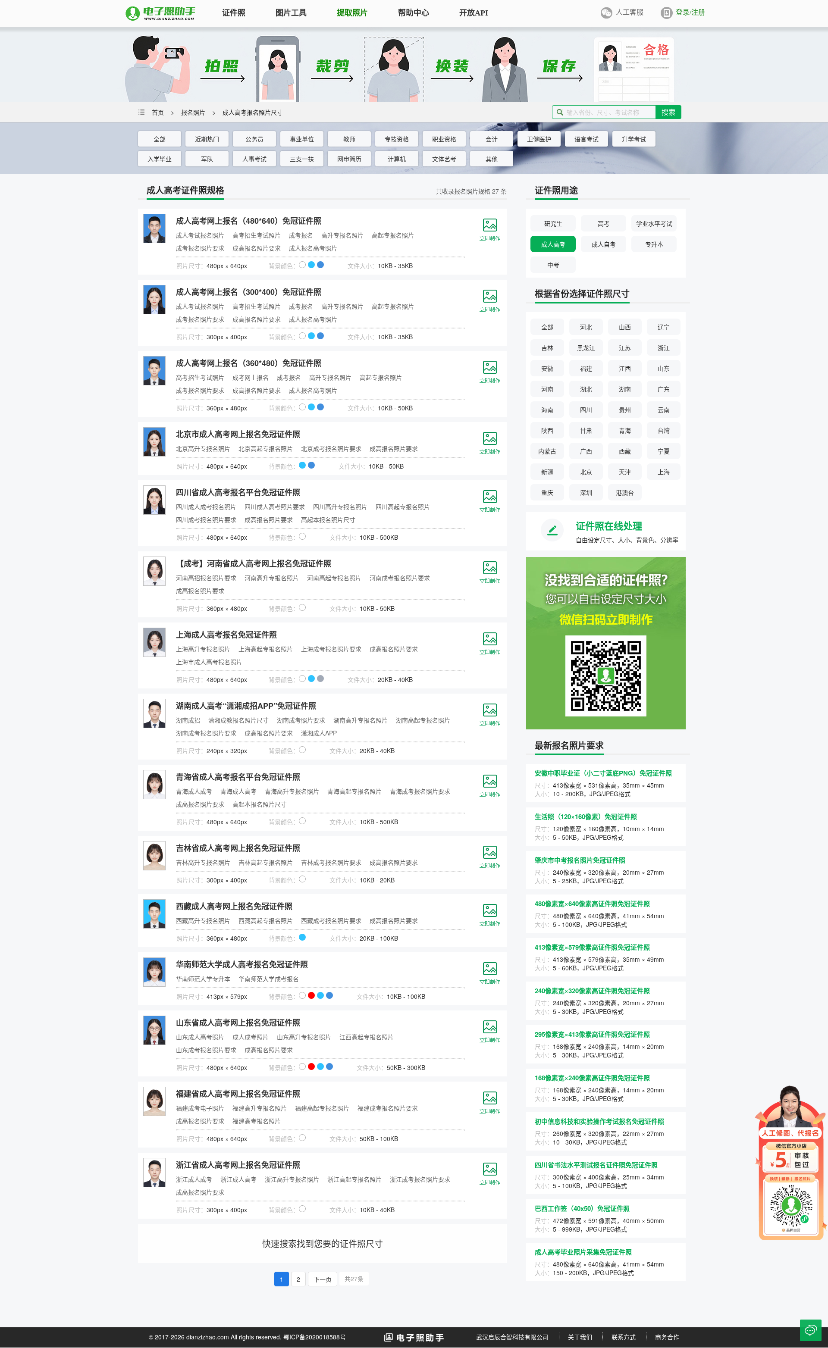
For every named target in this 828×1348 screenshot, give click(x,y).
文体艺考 (444, 158)
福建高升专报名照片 (259, 1108)
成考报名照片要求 (200, 248)
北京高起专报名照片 (265, 448)
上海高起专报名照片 (265, 648)
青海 (625, 430)
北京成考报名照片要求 (331, 448)
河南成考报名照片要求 (400, 577)
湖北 (586, 389)
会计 (492, 138)
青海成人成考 (194, 791)
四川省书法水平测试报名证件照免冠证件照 (596, 1165)
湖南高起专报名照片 (423, 720)
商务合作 (667, 1336)
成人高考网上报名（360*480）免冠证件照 (248, 363)
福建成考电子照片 (200, 1108)
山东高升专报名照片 (304, 1036)
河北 (586, 326)
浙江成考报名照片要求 (420, 1179)
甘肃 (586, 430)
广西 (586, 451)
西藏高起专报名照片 (265, 920)
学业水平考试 (654, 223)
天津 (625, 471)
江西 (625, 368)
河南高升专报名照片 (272, 577)
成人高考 (553, 244)
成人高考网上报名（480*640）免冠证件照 (248, 220)
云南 (664, 409)
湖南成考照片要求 (301, 720)
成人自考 (604, 244)
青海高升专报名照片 (292, 791)
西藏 (625, 451)
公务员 (254, 138)
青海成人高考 (238, 791)
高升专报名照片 (342, 235)
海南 (547, 409)
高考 (604, 223)
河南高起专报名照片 (334, 577)
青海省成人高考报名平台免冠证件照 (238, 776)
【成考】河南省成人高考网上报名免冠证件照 (253, 563)
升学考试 (634, 138)
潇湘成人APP (319, 733)
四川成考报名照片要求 (206, 519)
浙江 (664, 347)
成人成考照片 (250, 1036)
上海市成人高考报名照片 (209, 661)
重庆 (547, 492)
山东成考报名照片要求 (206, 1049)
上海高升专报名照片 (203, 648)
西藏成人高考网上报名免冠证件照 (234, 906)
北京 (586, 471)
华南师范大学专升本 (203, 978)
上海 (664, 471)
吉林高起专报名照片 (265, 862)
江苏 (625, 347)
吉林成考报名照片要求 (331, 862)
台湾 (664, 430)
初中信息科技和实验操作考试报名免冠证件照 (599, 1121)
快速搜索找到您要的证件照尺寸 (322, 1243)
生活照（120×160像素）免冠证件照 (586, 816)
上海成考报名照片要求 (331, 648)
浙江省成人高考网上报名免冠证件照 (238, 1164)
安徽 (547, 368)
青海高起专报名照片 (354, 791)
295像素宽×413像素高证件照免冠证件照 (592, 1034)
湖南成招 (188, 720)
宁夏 (664, 451)
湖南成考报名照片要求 (206, 733)
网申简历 (349, 158)
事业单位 (302, 138)
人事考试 (254, 158)
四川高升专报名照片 (340, 506)
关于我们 (580, 1336)
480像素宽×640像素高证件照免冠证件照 (592, 903)
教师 (349, 138)
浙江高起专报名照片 (354, 1179)
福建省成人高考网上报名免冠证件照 (238, 1093)
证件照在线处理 (609, 525)
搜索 (668, 112)
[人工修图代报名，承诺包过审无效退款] (791, 1161)
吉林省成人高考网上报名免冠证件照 (238, 848)
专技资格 (397, 138)
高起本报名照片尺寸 (328, 519)
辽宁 (664, 326)
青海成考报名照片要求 (420, 791)
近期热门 (207, 138)
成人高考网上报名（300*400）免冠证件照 (248, 291)
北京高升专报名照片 (203, 448)
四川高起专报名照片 (403, 506)
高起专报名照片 (393, 235)
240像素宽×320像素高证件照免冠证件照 (592, 990)
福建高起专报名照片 (322, 1108)
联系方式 (624, 1336)
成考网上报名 (250, 377)
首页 (158, 112)
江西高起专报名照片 (366, 1036)
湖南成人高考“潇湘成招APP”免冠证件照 (246, 705)
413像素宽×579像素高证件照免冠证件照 (592, 947)
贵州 (625, 409)
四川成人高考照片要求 (275, 506)
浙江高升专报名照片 (292, 1179)
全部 (160, 138)
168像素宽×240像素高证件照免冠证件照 (592, 1077)
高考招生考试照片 (256, 235)
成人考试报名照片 (200, 235)
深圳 (586, 492)
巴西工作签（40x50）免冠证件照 (582, 1208)
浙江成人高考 (238, 1179)
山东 (664, 368)
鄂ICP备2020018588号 (314, 1336)
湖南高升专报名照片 (360, 720)
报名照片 (193, 112)
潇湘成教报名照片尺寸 (238, 720)
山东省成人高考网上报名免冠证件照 (238, 1022)
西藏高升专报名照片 (203, 920)
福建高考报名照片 (256, 1121)
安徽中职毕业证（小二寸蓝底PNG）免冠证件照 (603, 773)
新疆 (547, 471)
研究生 (553, 223)
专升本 (654, 244)
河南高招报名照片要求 (206, 577)
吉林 (547, 347)
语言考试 (586, 138)
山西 (625, 326)
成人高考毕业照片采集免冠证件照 (583, 1252)
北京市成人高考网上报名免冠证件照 (238, 434)
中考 (553, 264)
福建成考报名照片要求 (388, 1108)
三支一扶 (302, 158)
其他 (492, 158)
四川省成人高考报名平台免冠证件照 (238, 492)
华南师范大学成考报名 (268, 978)
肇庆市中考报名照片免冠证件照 (580, 860)
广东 (664, 389)
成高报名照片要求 (256, 248)
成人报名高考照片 (313, 248)
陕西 (547, 430)
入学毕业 (159, 158)
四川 (586, 409)
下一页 (323, 1279)
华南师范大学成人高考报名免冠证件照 (242, 964)
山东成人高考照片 (200, 1036)
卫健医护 (539, 138)
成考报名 (301, 235)
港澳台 (625, 492)
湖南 (625, 389)
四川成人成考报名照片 (206, 506)
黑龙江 (586, 347)
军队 (207, 158)
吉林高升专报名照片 (203, 862)
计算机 (397, 158)
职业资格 (444, 138)
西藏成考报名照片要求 (331, 920)
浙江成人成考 (194, 1179)
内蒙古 (547, 451)
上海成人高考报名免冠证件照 (226, 634)
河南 (547, 389)
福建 (586, 368)
